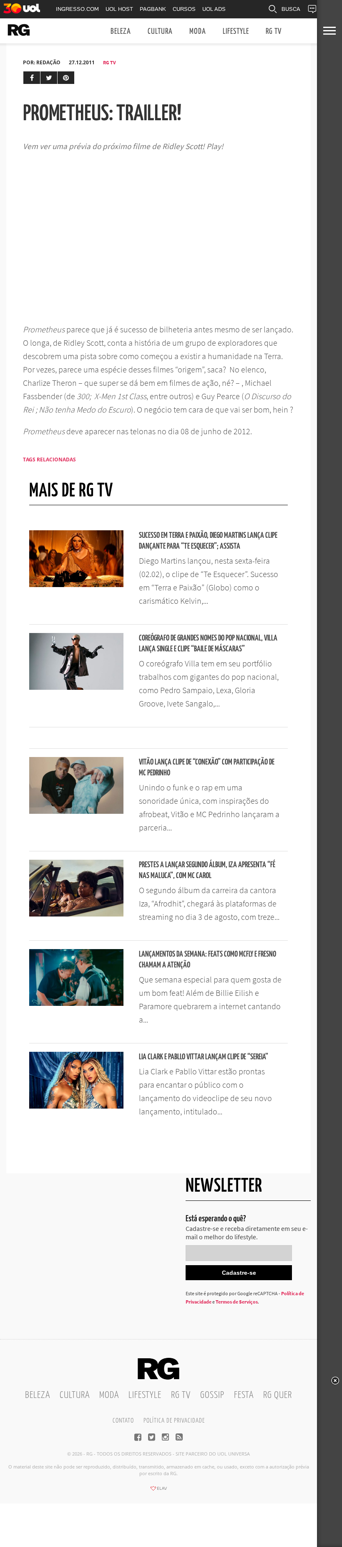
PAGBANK (153, 9)
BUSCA (291, 9)
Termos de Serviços (237, 1302)
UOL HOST (119, 9)
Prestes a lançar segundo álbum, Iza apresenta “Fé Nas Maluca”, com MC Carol (207, 870)
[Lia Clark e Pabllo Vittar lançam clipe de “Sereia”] (76, 1106)
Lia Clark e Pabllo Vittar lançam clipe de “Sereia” (203, 1057)
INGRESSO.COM (77, 9)
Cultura (160, 31)
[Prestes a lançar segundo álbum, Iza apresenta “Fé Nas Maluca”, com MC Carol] (76, 914)
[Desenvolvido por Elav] (158, 1491)
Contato (123, 1421)
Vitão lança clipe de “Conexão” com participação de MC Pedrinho (206, 767)
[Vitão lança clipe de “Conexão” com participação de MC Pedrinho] (76, 811)
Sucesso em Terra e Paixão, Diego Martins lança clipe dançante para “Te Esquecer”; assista (208, 541)
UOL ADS (214, 9)
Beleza (121, 31)
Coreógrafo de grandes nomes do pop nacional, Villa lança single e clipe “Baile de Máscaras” (208, 643)
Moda (197, 31)
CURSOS (184, 9)
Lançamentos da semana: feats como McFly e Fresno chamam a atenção (207, 959)
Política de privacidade (174, 1421)
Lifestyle (236, 31)
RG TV (274, 31)
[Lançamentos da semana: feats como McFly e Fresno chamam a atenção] (76, 1003)
